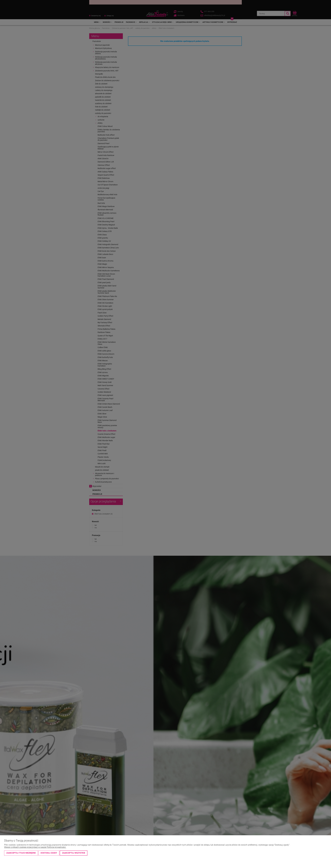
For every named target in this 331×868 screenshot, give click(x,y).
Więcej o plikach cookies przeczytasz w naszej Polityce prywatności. (35, 847)
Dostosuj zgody (49, 853)
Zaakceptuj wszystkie (73, 853)
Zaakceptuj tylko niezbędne (21, 853)
